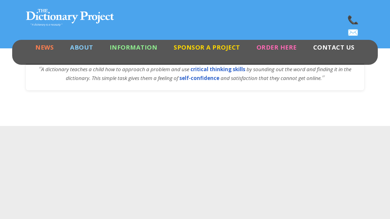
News (44, 47)
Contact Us (334, 47)
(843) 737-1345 (353, 18)
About (81, 47)
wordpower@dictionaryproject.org (353, 30)
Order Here (277, 47)
